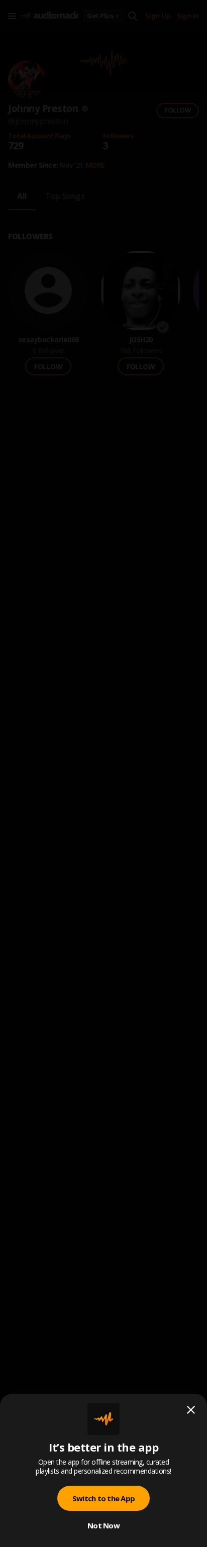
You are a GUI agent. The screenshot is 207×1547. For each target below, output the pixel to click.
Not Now (103, 1525)
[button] (103, 773)
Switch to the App (103, 1498)
